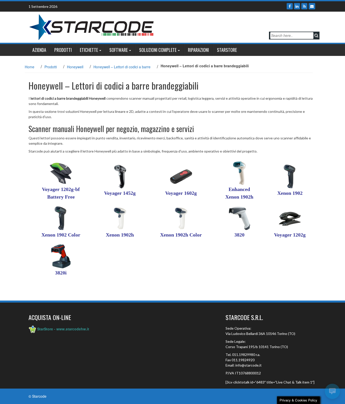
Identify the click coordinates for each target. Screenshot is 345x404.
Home (29, 66)
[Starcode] (92, 26)
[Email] (312, 6)
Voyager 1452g (120, 193)
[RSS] (304, 6)
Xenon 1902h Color (181, 235)
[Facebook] (290, 6)
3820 (239, 235)
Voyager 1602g (181, 193)
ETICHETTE (89, 50)
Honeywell (75, 66)
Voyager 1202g (290, 235)
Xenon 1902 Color (60, 235)
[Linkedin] (297, 6)
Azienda (39, 50)
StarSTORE (227, 50)
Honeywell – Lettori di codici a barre (122, 66)
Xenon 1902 (290, 193)
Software (118, 50)
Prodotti (63, 50)
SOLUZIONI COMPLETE (158, 50)
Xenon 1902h (120, 235)
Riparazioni (198, 50)
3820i (61, 272)
